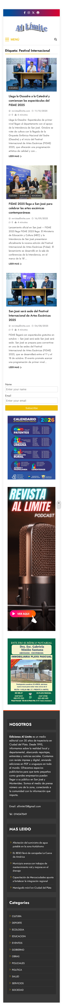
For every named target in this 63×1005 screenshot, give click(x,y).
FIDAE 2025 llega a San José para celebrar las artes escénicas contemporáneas (30, 208)
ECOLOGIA (18, 929)
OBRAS (15, 956)
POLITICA (17, 970)
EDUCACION (19, 936)
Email (8, 396)
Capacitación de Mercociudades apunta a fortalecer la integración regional (33, 879)
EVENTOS (13, 88)
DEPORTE (17, 923)
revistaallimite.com (21, 110)
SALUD (15, 976)
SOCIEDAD (36, 195)
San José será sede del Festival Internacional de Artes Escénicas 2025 (30, 315)
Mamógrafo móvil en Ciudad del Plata (32, 887)
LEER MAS (14, 156)
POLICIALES (18, 963)
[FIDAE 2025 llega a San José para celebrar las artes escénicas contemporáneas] (31, 182)
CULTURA (13, 195)
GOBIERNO (18, 950)
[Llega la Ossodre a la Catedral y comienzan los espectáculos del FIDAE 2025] (31, 75)
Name (8, 384)
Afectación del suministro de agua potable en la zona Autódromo (30, 844)
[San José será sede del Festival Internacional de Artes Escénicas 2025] (31, 290)
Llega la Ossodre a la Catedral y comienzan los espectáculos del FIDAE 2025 (29, 100)
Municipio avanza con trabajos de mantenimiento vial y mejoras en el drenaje (30, 867)
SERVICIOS (18, 983)
